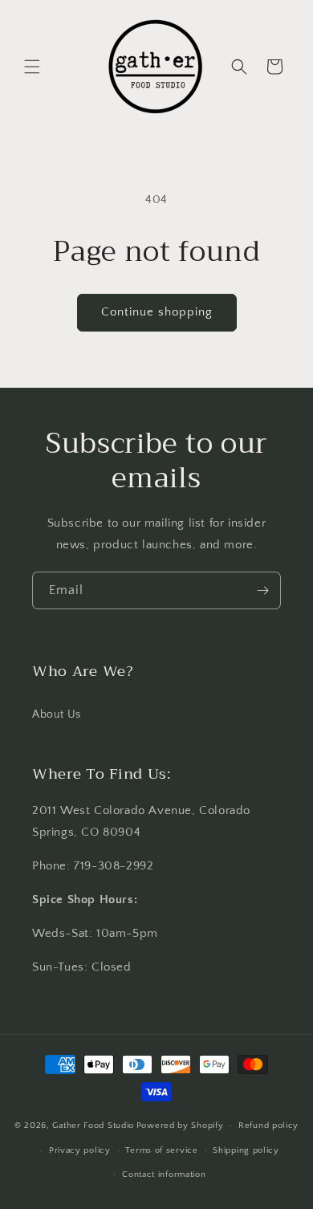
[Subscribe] (262, 590)
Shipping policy (246, 1150)
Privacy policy (80, 1150)
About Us (56, 714)
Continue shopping (157, 312)
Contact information (163, 1174)
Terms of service (161, 1150)
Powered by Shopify (180, 1125)
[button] (32, 66)
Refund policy (268, 1125)
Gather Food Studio (93, 1125)
